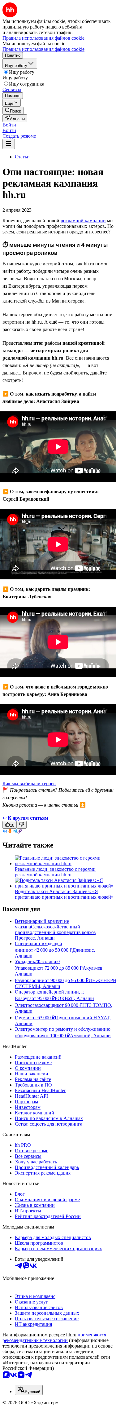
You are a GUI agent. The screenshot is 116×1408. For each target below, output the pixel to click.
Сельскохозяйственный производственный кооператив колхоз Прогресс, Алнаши (55, 932)
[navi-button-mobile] (8, 144)
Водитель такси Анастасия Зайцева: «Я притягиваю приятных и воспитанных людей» (64, 894)
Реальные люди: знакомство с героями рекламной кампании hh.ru (55, 871)
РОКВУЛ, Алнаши (74, 998)
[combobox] (29, 1390)
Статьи (22, 156)
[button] (9, 124)
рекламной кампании (83, 220)
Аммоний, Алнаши (90, 1035)
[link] (13, 110)
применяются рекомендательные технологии (54, 1337)
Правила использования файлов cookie (43, 49)
